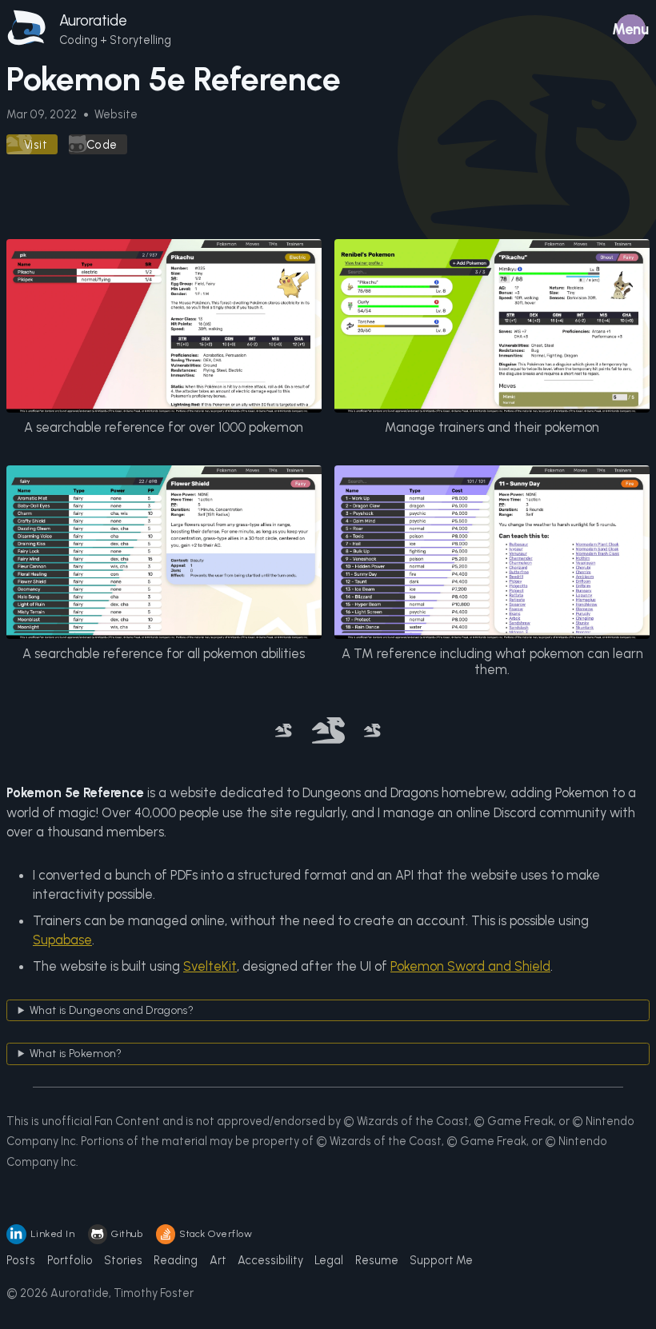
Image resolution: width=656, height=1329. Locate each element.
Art (218, 1260)
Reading (176, 1260)
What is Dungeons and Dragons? (112, 1010)
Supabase (62, 940)
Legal (328, 1260)
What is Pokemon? (76, 1053)
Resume (376, 1260)
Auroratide (93, 20)
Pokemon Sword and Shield (470, 966)
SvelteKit (210, 966)
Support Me (441, 1260)
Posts (20, 1260)
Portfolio (70, 1260)
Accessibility (270, 1260)
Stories (123, 1260)
